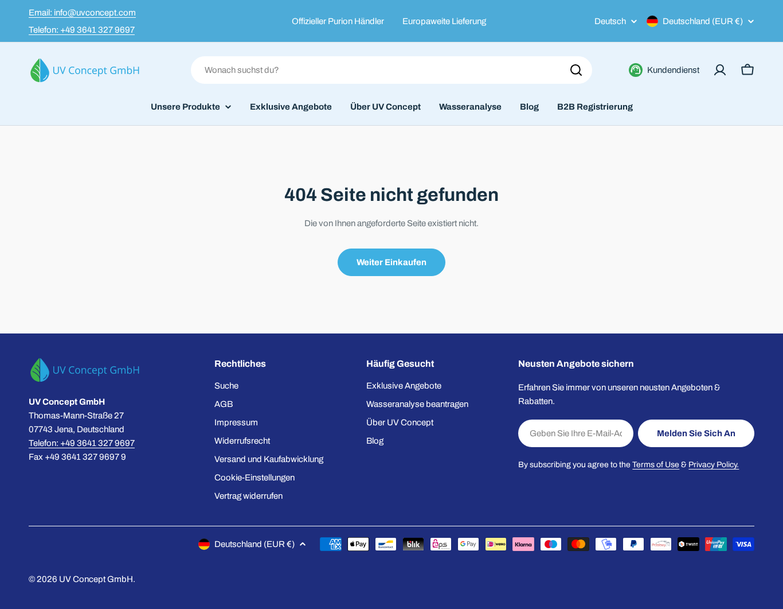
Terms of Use (655, 464)
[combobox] (391, 70)
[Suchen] (576, 70)
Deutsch (610, 21)
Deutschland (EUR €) (703, 21)
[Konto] (720, 70)
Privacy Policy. (713, 464)
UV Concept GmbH (96, 579)
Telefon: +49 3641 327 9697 (82, 29)
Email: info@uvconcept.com (82, 12)
